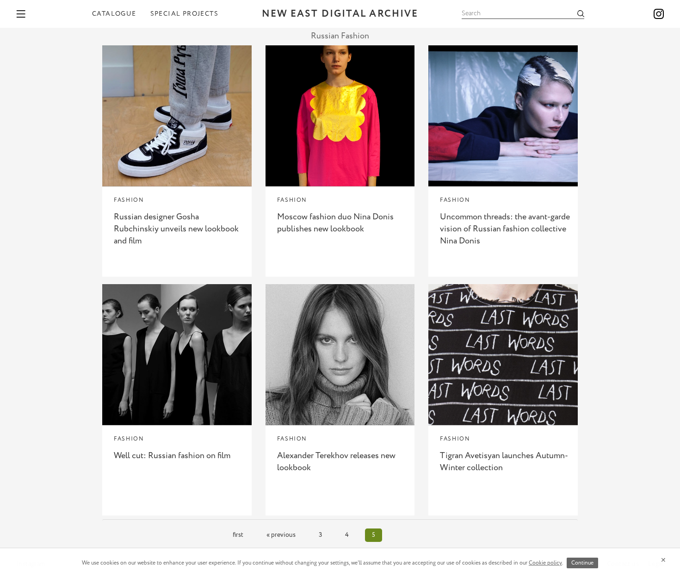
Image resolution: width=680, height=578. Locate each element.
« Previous (281, 535)
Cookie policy (545, 563)
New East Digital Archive (340, 14)
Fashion (129, 200)
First (238, 535)
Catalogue (114, 14)
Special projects (184, 14)
